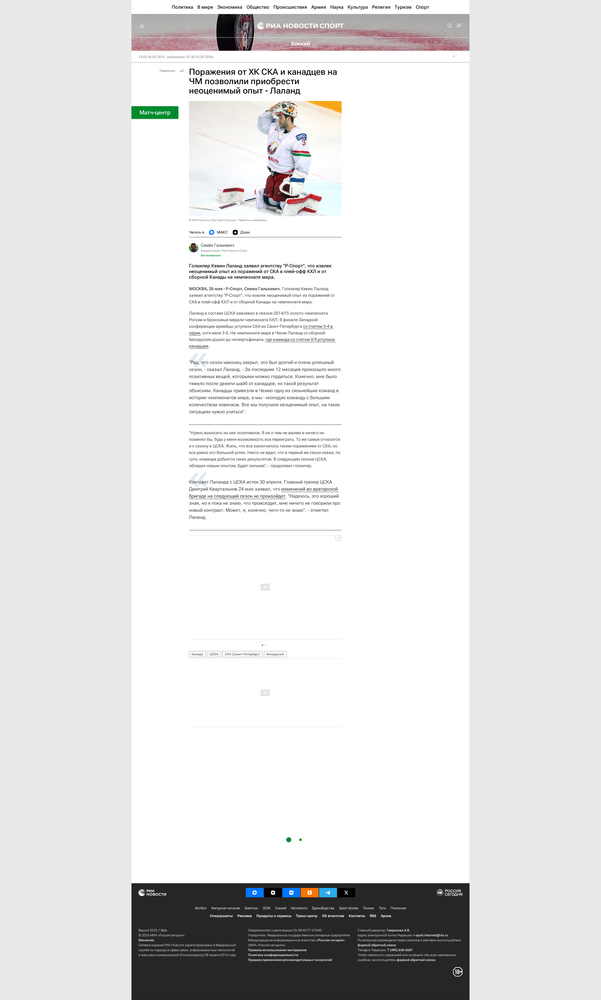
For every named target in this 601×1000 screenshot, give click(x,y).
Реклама (244, 916)
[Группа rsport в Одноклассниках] (310, 892)
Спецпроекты (221, 916)
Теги (382, 908)
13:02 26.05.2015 (152, 57)
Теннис (368, 908)
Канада (197, 654)
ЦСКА (214, 654)
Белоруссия (275, 654)
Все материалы (211, 255)
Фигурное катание (225, 908)
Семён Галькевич (217, 245)
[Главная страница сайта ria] (284, 26)
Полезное (398, 908)
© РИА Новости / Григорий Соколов (212, 220)
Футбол (201, 908)
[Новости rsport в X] (346, 892)
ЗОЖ (266, 908)
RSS (373, 916)
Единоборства (323, 908)
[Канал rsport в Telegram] (328, 892)
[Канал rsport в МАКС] (255, 892)
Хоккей (280, 908)
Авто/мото (299, 908)
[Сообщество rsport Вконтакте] (291, 892)
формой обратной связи (377, 945)
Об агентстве (333, 916)
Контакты (357, 916)
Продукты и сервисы (273, 916)
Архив (386, 916)
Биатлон (251, 908)
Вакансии (146, 940)
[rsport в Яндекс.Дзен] (273, 892)
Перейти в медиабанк (253, 220)
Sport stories (348, 908)
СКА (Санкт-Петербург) (242, 654)
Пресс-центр (306, 916)
